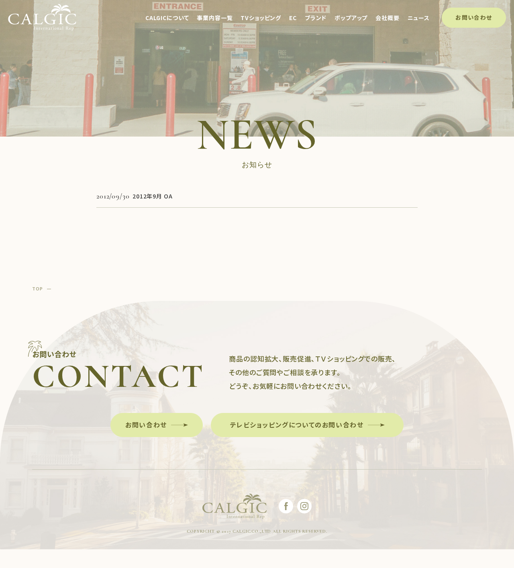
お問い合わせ (473, 17)
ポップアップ (351, 18)
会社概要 (387, 18)
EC (293, 18)
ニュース (419, 18)
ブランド (315, 18)
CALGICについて (167, 18)
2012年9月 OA (152, 196)
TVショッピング (261, 18)
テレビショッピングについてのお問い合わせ (297, 424)
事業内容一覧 (215, 18)
